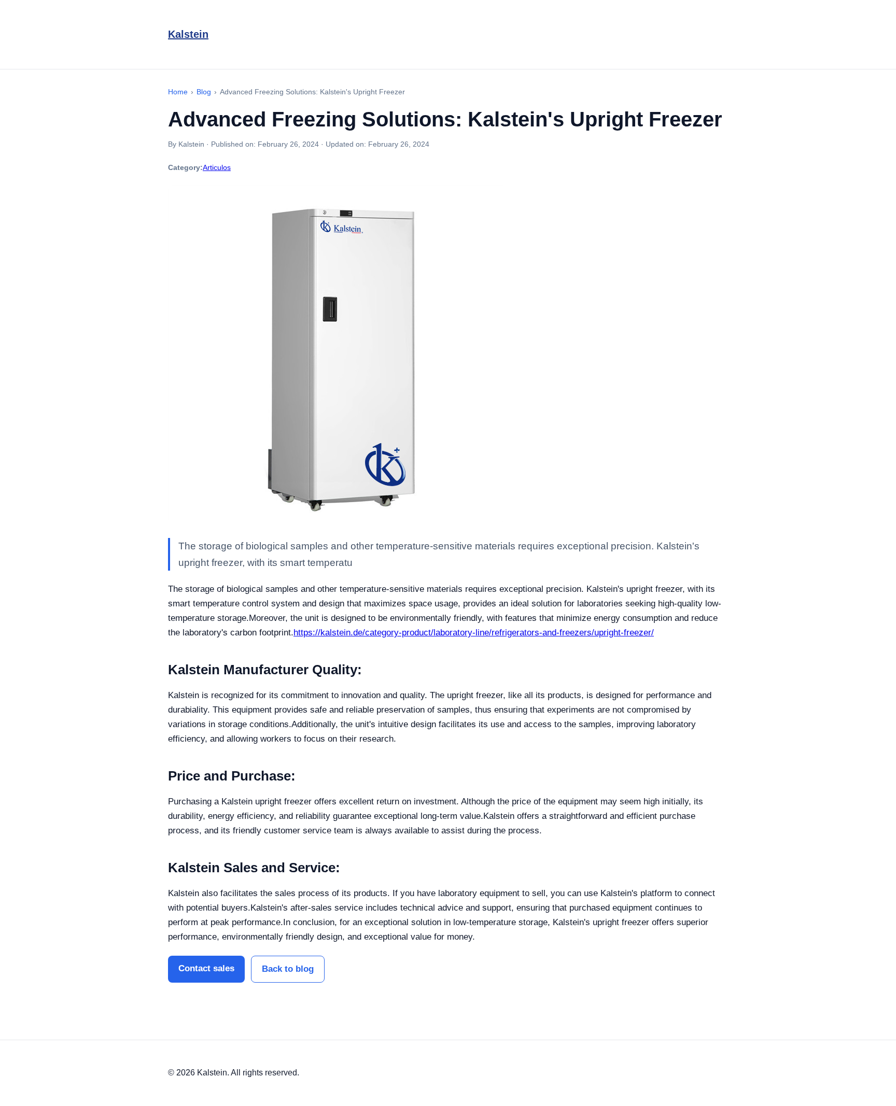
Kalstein (188, 34)
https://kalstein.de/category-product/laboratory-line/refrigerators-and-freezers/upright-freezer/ (473, 632)
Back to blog (288, 969)
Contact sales (206, 968)
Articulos (217, 167)
